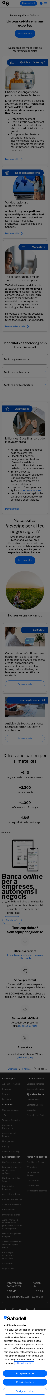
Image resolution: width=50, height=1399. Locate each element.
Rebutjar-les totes (25, 1382)
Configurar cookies (25, 1391)
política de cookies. (24, 1363)
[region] (25, 1354)
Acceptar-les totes (25, 1373)
